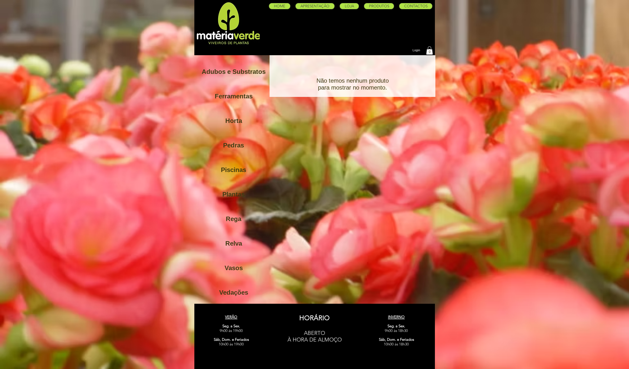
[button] (429, 50)
